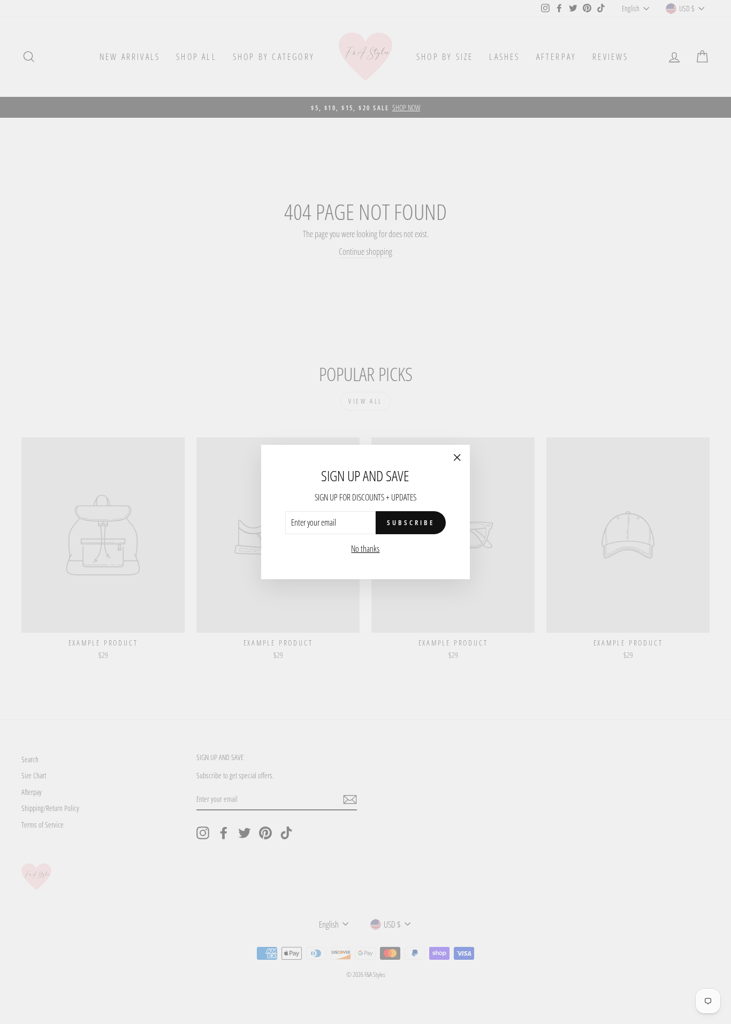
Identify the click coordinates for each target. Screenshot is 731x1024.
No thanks (365, 549)
